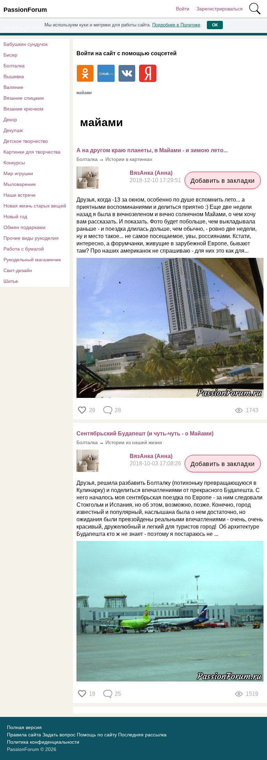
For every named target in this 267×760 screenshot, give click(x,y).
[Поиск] (255, 8)
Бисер (10, 55)
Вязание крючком (23, 109)
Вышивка (13, 76)
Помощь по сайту (97, 734)
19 (92, 694)
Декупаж (13, 130)
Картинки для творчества (31, 152)
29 (92, 410)
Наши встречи (19, 195)
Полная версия (24, 727)
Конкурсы (14, 162)
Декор (10, 119)
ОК (215, 25)
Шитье (10, 281)
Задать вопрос (58, 734)
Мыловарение (19, 184)
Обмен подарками (24, 227)
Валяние (13, 87)
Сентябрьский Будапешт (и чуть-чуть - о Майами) (144, 433)
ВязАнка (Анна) (151, 173)
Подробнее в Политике (176, 24)
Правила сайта (24, 734)
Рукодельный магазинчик (32, 259)
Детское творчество (25, 141)
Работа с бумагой (23, 249)
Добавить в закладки (223, 180)
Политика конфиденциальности (43, 742)
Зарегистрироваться (219, 8)
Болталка (14, 65)
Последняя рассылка (142, 734)
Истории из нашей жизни (133, 442)
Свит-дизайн (17, 270)
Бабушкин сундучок (25, 44)
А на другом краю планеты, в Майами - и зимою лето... (152, 150)
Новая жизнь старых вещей (34, 206)
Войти (182, 8)
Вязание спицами (23, 98)
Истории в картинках (128, 159)
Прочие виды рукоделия (31, 238)
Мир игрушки (18, 173)
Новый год (15, 216)
